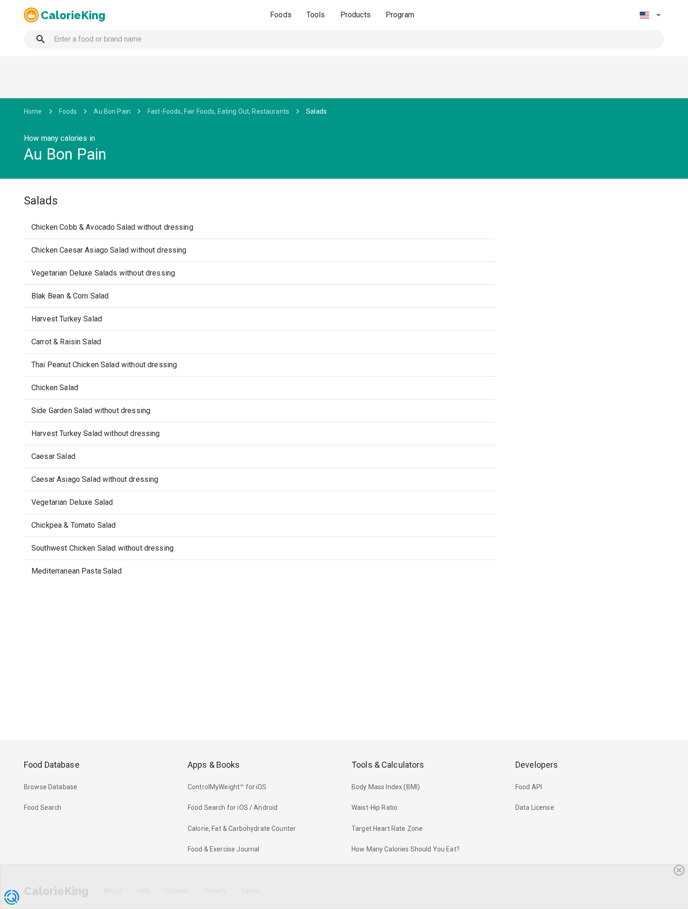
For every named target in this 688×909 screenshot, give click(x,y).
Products (355, 14)
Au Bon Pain (112, 111)
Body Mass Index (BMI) (385, 787)
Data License (534, 807)
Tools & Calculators (388, 765)
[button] (650, 14)
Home (33, 111)
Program (400, 14)
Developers (536, 765)
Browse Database (50, 787)
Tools (316, 14)
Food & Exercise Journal (223, 849)
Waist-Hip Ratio (374, 807)
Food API (528, 787)
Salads (316, 111)
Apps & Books (214, 765)
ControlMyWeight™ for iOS (227, 787)
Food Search (43, 807)
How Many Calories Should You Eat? (405, 849)
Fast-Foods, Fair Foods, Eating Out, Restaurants (218, 111)
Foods (281, 14)
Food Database (52, 765)
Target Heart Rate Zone (387, 828)
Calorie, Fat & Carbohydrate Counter (242, 828)
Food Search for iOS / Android (233, 807)
